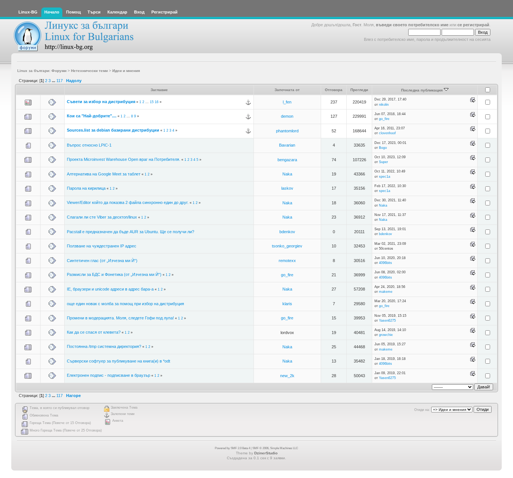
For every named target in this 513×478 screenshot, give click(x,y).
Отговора (334, 90)
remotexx (287, 260)
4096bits (385, 263)
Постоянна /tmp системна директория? (104, 346)
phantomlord (287, 131)
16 (156, 102)
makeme (385, 292)
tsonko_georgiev (287, 246)
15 (152, 102)
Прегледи (359, 90)
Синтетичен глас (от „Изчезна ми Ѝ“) (102, 260)
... (54, 80)
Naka (287, 174)
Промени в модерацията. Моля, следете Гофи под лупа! (120, 318)
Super (383, 162)
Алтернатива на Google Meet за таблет (103, 174)
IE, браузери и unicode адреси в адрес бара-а (110, 289)
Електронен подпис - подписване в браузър (108, 375)
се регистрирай (473, 24)
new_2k (287, 375)
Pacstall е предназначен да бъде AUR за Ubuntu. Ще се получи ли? (130, 231)
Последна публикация (422, 90)
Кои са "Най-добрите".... (91, 116)
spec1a (384, 176)
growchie (386, 335)
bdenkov (287, 231)
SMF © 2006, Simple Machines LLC (275, 448)
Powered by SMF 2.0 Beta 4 (232, 448)
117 (59, 80)
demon (287, 116)
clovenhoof (387, 133)
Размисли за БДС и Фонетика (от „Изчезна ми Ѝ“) (114, 274)
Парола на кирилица (86, 188)
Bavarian (287, 145)
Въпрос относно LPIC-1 (89, 145)
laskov (287, 188)
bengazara (287, 159)
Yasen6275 (387, 320)
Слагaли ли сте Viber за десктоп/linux (102, 217)
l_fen (287, 102)
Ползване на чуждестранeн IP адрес (101, 246)
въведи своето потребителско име (412, 24)
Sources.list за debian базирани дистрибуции (113, 130)
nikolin (384, 104)
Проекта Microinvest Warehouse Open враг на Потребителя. (123, 159)
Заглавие (159, 90)
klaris (287, 303)
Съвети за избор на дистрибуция (101, 101)
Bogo (383, 148)
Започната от (287, 90)
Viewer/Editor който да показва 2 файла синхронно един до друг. (128, 202)
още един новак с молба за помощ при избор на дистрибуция (125, 303)
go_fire (384, 119)
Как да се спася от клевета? (94, 332)
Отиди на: (422, 410)
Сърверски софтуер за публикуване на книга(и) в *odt (118, 361)
